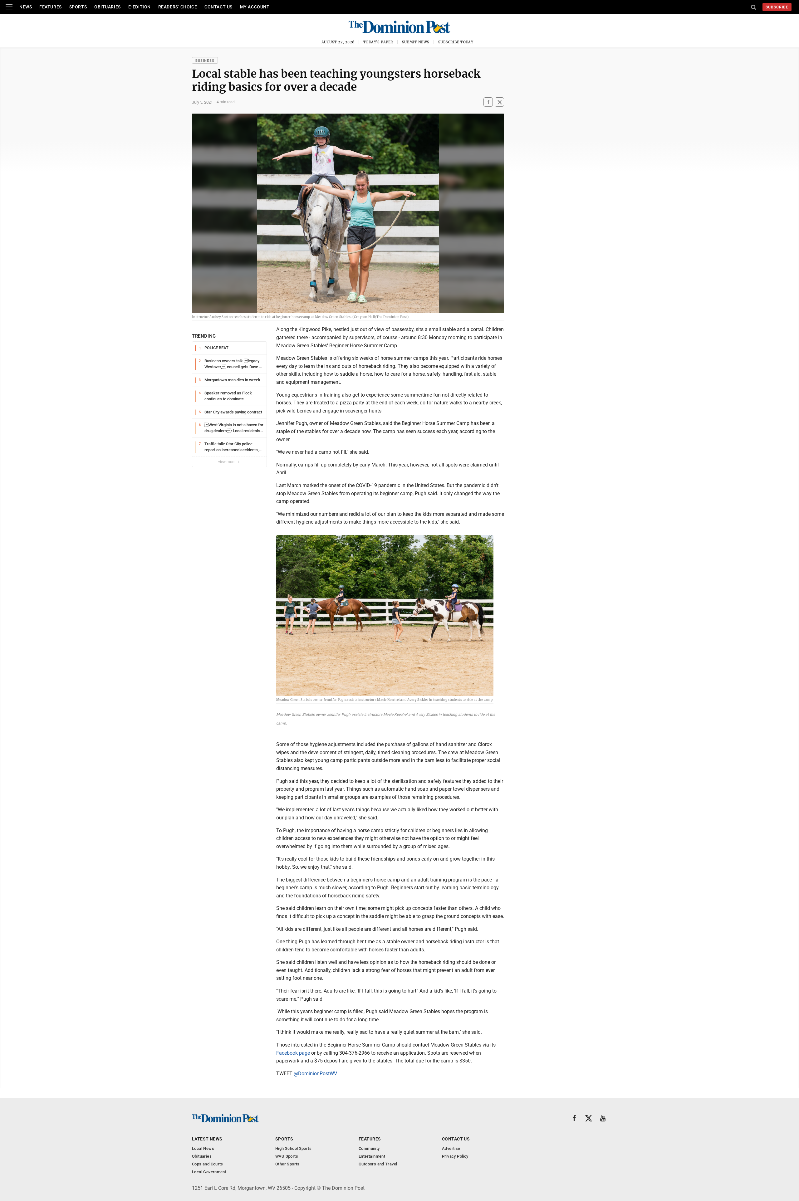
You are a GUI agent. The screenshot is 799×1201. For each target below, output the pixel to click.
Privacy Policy (455, 1156)
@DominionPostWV (315, 1074)
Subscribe (777, 7)
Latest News (207, 1138)
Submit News (415, 42)
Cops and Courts (207, 1164)
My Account (255, 6)
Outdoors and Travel (378, 1164)
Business (204, 61)
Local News (203, 1148)
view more (227, 462)
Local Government (209, 1171)
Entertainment (372, 1156)
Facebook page (293, 1053)
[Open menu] (9, 6)
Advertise (451, 1148)
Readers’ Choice (177, 6)
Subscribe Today (455, 42)
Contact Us (218, 6)
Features (50, 6)
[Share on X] (499, 102)
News (25, 6)
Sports (78, 6)
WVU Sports (286, 1156)
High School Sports (293, 1148)
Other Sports (287, 1164)
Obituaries (107, 6)
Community (369, 1148)
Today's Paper (378, 42)
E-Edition (139, 6)
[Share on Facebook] (488, 102)
